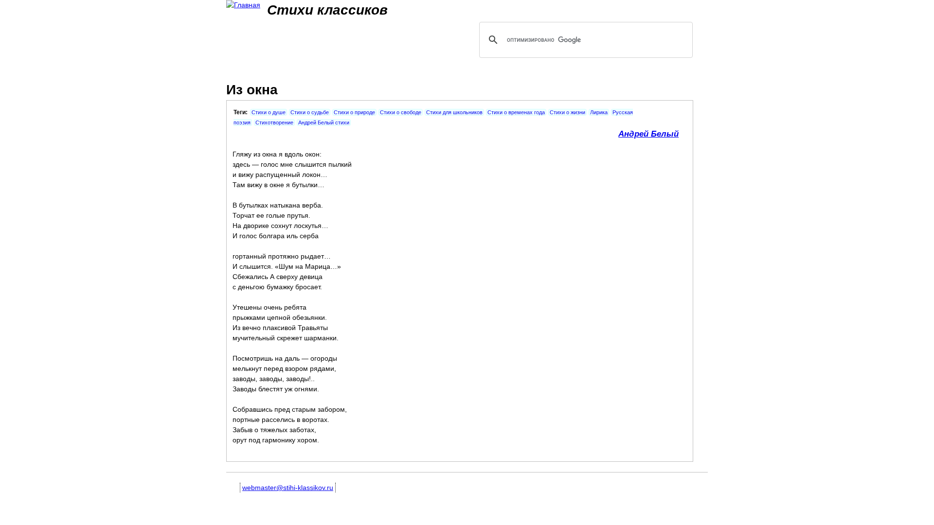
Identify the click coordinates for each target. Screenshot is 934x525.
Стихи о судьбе (309, 112)
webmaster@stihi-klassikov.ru (287, 487)
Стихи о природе (354, 112)
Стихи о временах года (516, 112)
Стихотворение (274, 122)
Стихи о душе (268, 112)
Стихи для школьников (454, 112)
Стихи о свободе (400, 112)
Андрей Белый (648, 134)
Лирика (599, 112)
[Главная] (243, 5)
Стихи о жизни (567, 112)
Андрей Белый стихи (323, 122)
